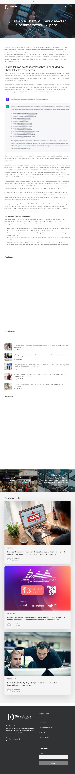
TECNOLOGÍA (37, 16)
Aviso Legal (42, 732)
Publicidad (42, 722)
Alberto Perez (29, 30)
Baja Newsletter (44, 737)
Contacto (17, 1)
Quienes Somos (32, 1)
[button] (70, 7)
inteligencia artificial (45, 47)
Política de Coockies (45, 727)
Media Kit (24, 1)
